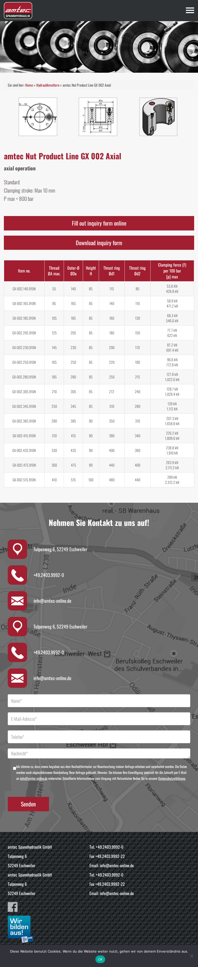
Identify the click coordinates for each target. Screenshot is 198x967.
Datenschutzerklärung (171, 778)
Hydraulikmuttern (47, 85)
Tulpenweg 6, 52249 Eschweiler (60, 549)
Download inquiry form (99, 242)
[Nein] (191, 955)
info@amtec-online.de (52, 600)
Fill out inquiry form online (99, 223)
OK (100, 959)
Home (29, 85)
